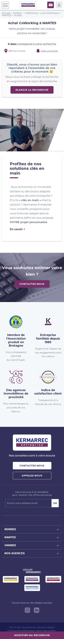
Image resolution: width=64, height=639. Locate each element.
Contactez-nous (32, 283)
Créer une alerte (49, 51)
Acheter (17, 13)
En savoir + (17, 229)
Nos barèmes (28, 627)
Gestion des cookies (45, 630)
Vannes (10, 545)
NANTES (6, 15)
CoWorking (31, 13)
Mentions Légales (45, 627)
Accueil (6, 13)
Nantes (10, 537)
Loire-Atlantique (49, 13)
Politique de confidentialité (21, 630)
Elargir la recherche (32, 89)
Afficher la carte (17, 51)
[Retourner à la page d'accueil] (28, 4)
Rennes (10, 529)
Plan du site (15, 627)
